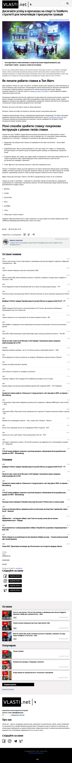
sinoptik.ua (19, 568)
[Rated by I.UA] (6, 715)
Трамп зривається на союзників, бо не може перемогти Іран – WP (26, 317)
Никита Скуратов (16, 240)
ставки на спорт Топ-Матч (39, 91)
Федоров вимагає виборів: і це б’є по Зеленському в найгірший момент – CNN (30, 350)
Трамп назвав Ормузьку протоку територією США (20, 270)
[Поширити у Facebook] (24, 234)
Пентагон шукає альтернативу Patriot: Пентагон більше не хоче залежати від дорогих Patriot (35, 294)
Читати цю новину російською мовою (59, 19)
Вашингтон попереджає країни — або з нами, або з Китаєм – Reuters (27, 420)
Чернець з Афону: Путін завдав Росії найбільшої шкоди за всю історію (27, 379)
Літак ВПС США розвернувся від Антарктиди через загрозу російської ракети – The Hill (33, 334)
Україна (4, 348)
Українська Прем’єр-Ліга (57, 117)
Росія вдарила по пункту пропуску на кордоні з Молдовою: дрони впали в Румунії (32, 357)
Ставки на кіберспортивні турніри (14, 364)
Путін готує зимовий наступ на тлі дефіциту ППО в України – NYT (25, 428)
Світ (3, 259)
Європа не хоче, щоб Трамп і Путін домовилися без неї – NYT (24, 435)
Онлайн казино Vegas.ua (36, 753)
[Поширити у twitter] (29, 235)
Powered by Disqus (8, 689)
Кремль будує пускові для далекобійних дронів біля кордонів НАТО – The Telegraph (32, 386)
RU (37, 759)
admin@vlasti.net (17, 712)
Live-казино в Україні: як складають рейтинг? (18, 371)
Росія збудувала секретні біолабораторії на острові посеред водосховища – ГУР (31, 287)
